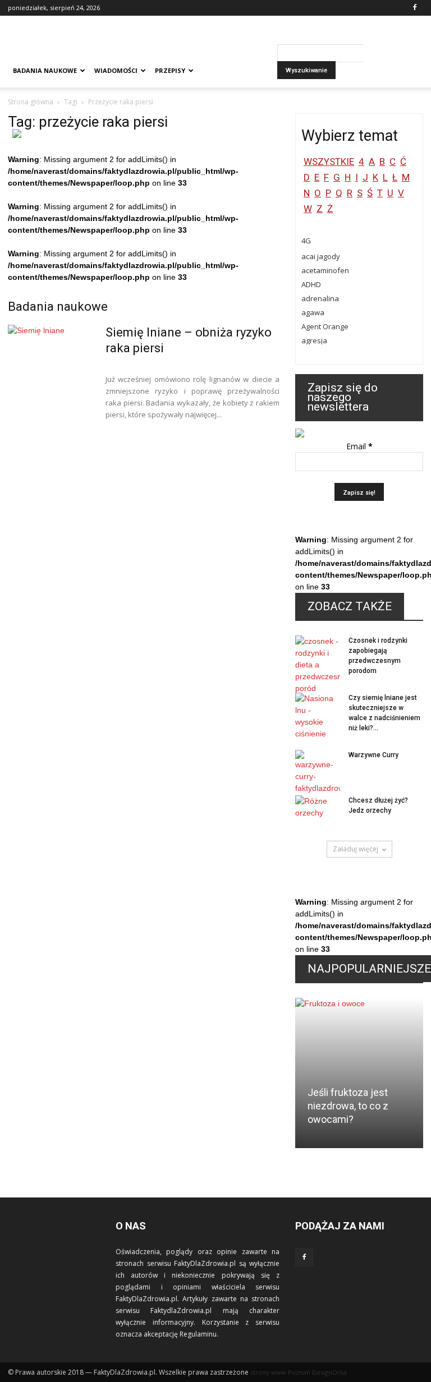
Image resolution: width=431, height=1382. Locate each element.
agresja (314, 340)
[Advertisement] (291, 40)
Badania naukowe (45, 70)
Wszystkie (329, 161)
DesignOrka (329, 1372)
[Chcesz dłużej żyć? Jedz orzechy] (317, 811)
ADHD (311, 284)
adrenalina (320, 298)
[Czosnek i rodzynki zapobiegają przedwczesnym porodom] (317, 664)
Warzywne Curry (373, 755)
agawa (312, 312)
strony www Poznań (280, 1372)
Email (359, 446)
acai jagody (320, 256)
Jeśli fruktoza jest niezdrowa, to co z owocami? (348, 1105)
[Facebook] (414, 8)
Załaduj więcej (355, 849)
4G (306, 241)
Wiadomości (115, 70)
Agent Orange (325, 326)
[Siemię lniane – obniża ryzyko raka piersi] (50, 367)
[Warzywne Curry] (317, 772)
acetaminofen (325, 270)
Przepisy (170, 70)
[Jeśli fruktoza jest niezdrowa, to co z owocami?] (359, 1076)
